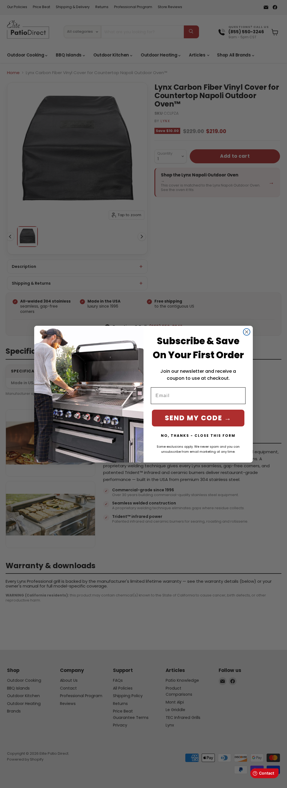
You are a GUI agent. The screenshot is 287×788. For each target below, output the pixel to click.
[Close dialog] (246, 332)
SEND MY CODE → (198, 418)
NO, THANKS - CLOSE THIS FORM (198, 435)
